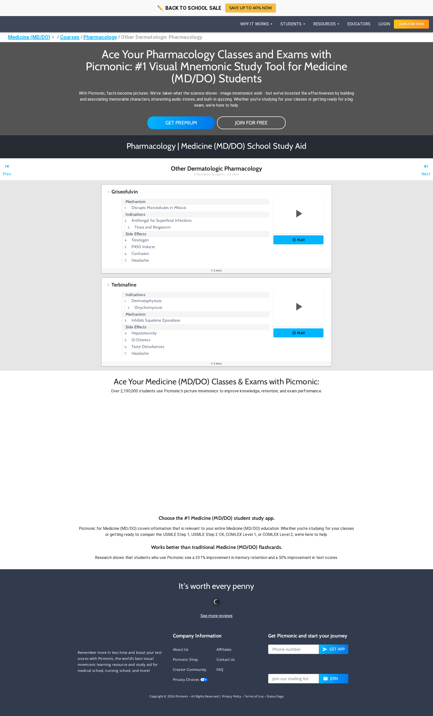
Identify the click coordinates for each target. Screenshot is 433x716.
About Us (180, 649)
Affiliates (224, 649)
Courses (70, 37)
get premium (181, 123)
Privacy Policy (231, 696)
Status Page (275, 696)
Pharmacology (100, 37)
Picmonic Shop (185, 659)
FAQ (219, 669)
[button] (216, 454)
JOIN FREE (411, 24)
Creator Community (189, 669)
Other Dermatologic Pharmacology (161, 37)
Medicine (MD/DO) (29, 37)
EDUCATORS (358, 24)
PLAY (301, 240)
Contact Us (225, 659)
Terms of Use (254, 696)
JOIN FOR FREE (251, 123)
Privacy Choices (186, 679)
